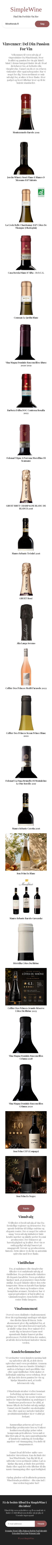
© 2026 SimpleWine (26, 1538)
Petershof (16, 1533)
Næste (26, 1208)
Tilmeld (40, 1524)
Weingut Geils (34, 1533)
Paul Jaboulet (41, 1530)
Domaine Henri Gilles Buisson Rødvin (20, 1530)
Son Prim (24, 1533)
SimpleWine (26, 9)
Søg (42, 24)
